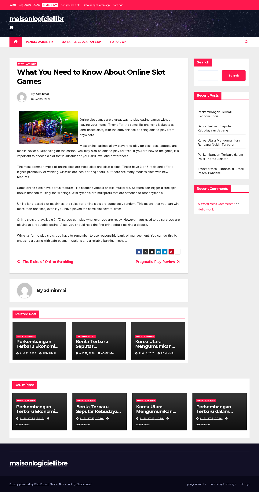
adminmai (42, 94)
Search (203, 62)
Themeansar (83, 484)
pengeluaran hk (70, 4)
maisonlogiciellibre (38, 463)
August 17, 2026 (92, 418)
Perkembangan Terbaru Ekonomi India (35, 346)
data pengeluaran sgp (96, 4)
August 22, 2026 (32, 418)
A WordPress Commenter (216, 204)
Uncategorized (27, 64)
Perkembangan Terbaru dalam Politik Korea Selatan (219, 411)
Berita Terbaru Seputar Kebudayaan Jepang (99, 411)
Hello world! (206, 209)
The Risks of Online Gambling (48, 262)
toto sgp (118, 4)
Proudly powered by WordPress (28, 484)
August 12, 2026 (152, 418)
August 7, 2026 (211, 418)
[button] (246, 42)
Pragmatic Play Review (155, 262)
